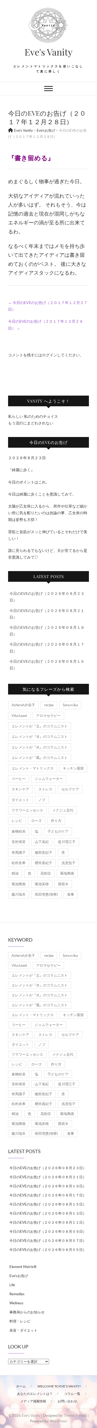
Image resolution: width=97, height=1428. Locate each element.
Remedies (17, 1294)
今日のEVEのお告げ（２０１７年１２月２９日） (45, 324)
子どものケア (57, 831)
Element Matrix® (22, 1267)
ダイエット (20, 800)
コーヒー (19, 779)
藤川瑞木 (19, 894)
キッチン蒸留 (73, 768)
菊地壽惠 (67, 873)
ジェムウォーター (49, 779)
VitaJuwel (19, 715)
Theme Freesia (75, 1415)
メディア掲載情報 (33, 1401)
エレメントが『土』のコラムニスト (40, 726)
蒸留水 (63, 884)
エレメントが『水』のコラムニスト (40, 736)
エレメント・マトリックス (33, 768)
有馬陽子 (19, 852)
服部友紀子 (43, 852)
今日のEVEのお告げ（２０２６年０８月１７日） (47, 1195)
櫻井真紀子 (43, 863)
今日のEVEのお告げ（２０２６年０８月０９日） (47, 1231)
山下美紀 (42, 842)
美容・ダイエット (23, 1330)
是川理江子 (66, 842)
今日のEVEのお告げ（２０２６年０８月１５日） (47, 1204)
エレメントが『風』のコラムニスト (40, 757)
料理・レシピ (19, 1321)
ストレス (45, 789)
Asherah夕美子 (23, 705)
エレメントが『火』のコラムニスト (40, 747)
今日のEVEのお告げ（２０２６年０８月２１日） (47, 1177)
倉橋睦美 (19, 831)
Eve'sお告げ (18, 1276)
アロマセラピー (48, 715)
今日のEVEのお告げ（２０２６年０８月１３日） (47, 1213)
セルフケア (70, 789)
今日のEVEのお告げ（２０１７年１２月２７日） (48, 305)
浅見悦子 (68, 863)
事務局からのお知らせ (26, 1312)
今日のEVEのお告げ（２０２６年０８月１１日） (47, 1222)
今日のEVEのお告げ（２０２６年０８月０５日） (47, 1249)
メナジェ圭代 (62, 810)
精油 (15, 873)
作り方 (56, 820)
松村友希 (19, 863)
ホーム (21, 1386)
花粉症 (45, 873)
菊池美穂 (42, 884)
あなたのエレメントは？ (35, 1394)
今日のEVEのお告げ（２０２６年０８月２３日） (47, 1168)
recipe (49, 705)
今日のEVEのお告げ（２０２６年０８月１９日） (47, 1186)
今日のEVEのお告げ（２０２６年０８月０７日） (47, 1240)
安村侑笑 (19, 842)
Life (12, 1285)
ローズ (36, 820)
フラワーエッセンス (27, 810)
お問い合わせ (67, 1401)
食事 (70, 894)
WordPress (58, 1421)
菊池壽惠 (19, 884)
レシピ (17, 820)
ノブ (41, 800)
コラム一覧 (72, 1394)
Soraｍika (70, 705)
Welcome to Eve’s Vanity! (59, 1386)
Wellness (16, 1303)
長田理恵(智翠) (46, 894)
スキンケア (20, 789)
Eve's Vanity (48, 52)
